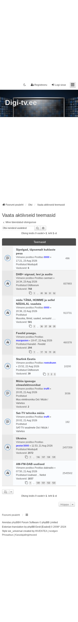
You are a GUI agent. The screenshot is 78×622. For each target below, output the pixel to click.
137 (43, 457)
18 (46, 352)
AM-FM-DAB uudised (30, 464)
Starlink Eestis (26, 359)
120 (38, 482)
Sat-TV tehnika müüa (30, 413)
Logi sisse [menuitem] (60, 85)
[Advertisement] (39, 39)
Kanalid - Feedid (36, 344)
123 (53, 482)
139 (53, 457)
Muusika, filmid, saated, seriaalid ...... (36, 318)
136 (38, 457)
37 (46, 326)
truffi (46, 388)
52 (54, 293)
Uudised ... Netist (36, 475)
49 (42, 293)
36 (42, 326)
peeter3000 (22, 445)
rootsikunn (50, 362)
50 (46, 293)
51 (50, 293)
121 (43, 482)
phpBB (15, 522)
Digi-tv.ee (21, 102)
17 (42, 352)
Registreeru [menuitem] (40, 85)
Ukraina (21, 438)
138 (48, 457)
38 (50, 326)
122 (48, 482)
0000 (46, 257)
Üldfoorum (33, 285)
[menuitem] (7, 535)
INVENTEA (41, 531)
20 (54, 352)
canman (48, 278)
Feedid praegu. (26, 333)
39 (54, 326)
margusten (22, 340)
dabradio (49, 467)
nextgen (53, 531)
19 (50, 352)
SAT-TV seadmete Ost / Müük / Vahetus (32, 429)
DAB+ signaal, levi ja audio (34, 274)
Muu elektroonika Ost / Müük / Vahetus (32, 401)
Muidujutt (32, 264)
